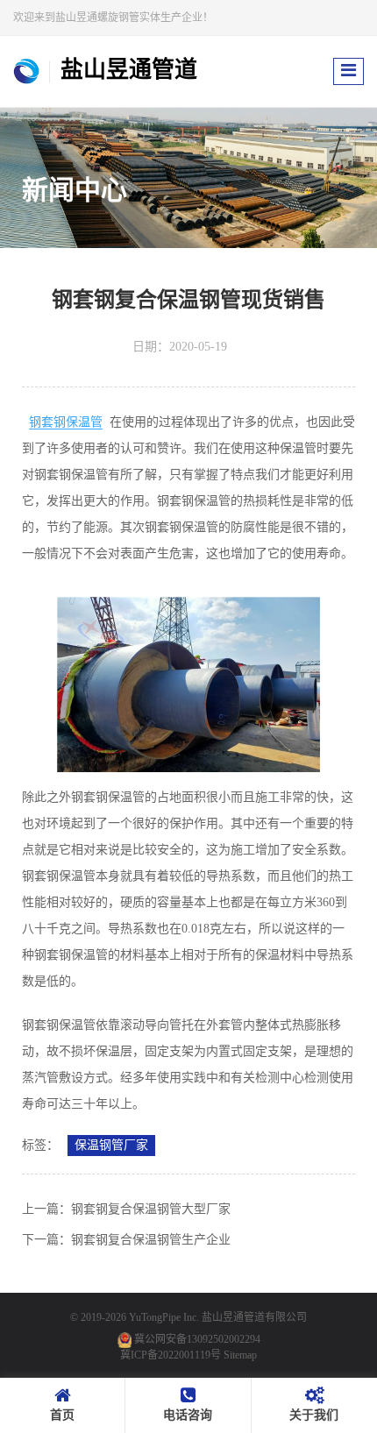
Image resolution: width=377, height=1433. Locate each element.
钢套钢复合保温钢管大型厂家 (151, 1209)
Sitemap (240, 1355)
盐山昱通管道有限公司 (254, 1317)
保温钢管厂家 (111, 1145)
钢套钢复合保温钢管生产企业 (151, 1239)
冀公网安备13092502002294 (197, 1339)
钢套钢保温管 (66, 422)
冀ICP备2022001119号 (170, 1355)
